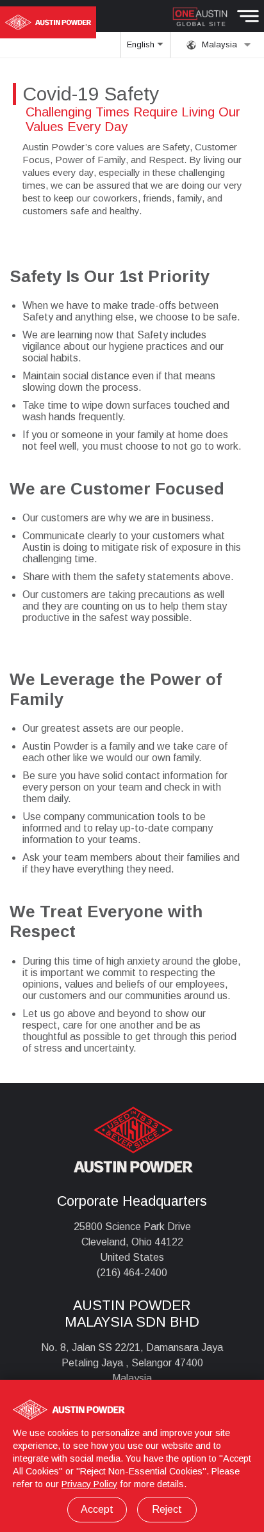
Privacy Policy (89, 1484)
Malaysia (218, 44)
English (142, 44)
